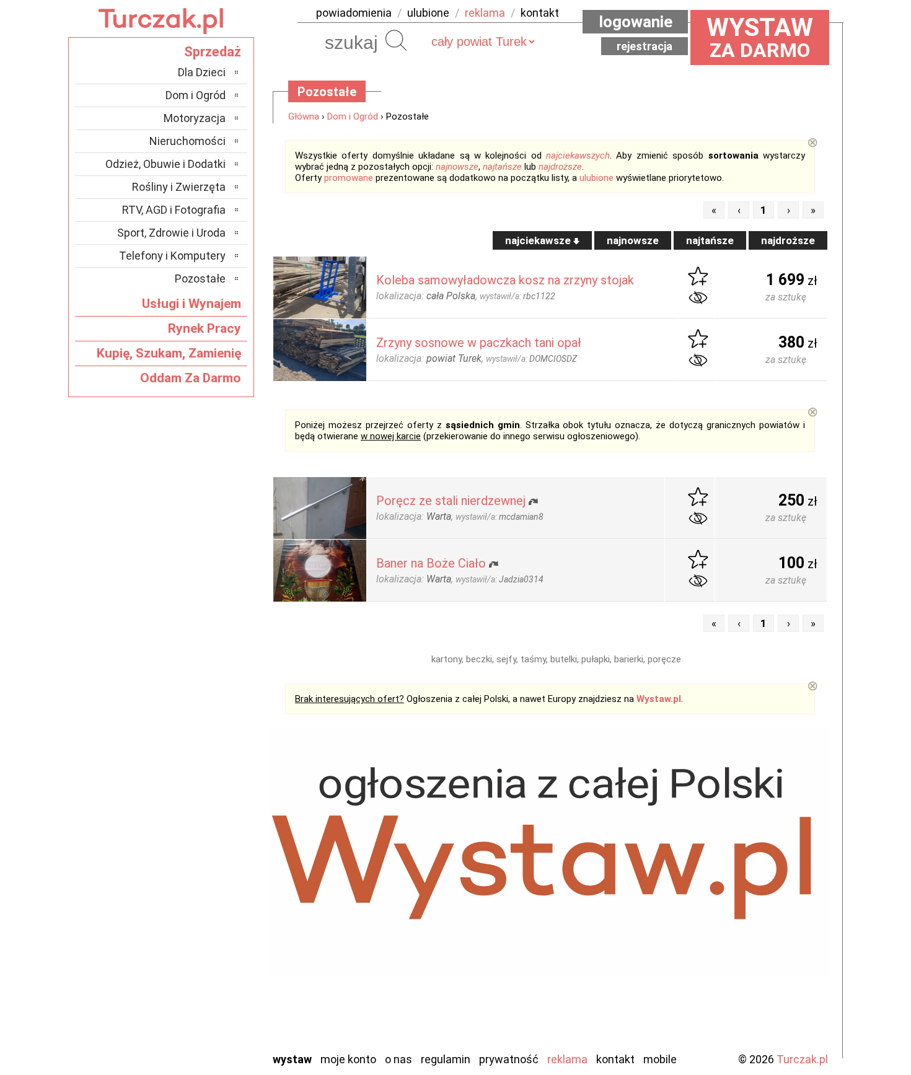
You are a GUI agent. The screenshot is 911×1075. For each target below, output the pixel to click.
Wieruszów (201, 1024)
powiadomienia (354, 12)
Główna (303, 116)
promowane (348, 177)
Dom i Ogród (352, 116)
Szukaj (396, 40)
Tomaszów (201, 991)
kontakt (540, 12)
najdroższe (560, 166)
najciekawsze (539, 240)
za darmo (759, 37)
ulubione (428, 12)
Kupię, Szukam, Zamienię (169, 353)
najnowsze (457, 166)
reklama (485, 12)
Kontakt (615, 1059)
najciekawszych (578, 155)
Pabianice (204, 924)
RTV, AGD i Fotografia (174, 209)
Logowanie (635, 21)
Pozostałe (200, 278)
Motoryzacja (195, 118)
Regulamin (445, 1059)
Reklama (567, 1059)
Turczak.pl (802, 1059)
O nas (398, 1059)
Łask (215, 857)
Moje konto (348, 1059)
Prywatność (509, 1059)
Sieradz (209, 974)
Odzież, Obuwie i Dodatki (165, 163)
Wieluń (210, 1008)
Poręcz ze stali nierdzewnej (451, 500)
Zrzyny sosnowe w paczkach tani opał (478, 342)
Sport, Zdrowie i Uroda (171, 232)
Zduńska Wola (194, 1041)
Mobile (660, 1059)
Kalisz (212, 891)
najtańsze (502, 166)
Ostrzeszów (198, 907)
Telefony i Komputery (172, 255)
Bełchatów (201, 840)
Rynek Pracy (204, 328)
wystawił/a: (517, 296)
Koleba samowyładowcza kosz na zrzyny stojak (505, 280)
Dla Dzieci (202, 72)
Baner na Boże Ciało (431, 563)
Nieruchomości (187, 140)
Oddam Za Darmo (190, 378)
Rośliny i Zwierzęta (179, 186)
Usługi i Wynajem (191, 303)
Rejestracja (644, 46)
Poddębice (201, 957)
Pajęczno (205, 941)
